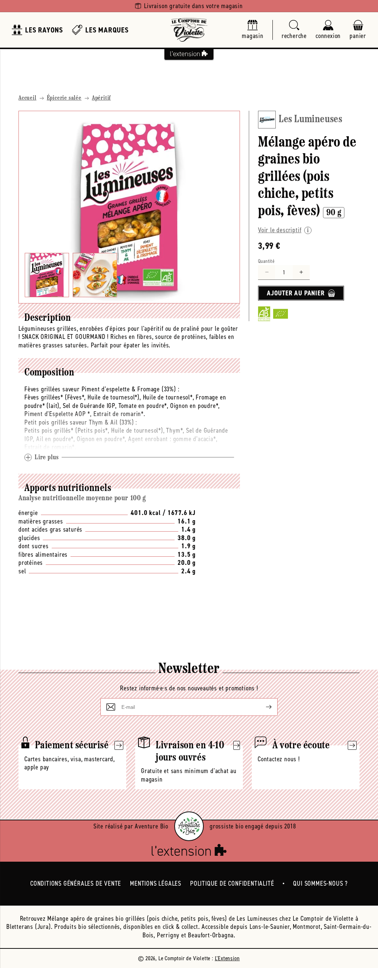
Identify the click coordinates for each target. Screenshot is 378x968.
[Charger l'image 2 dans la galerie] (95, 275)
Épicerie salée (64, 98)
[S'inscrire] (263, 707)
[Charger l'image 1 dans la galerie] (47, 275)
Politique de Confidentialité (232, 883)
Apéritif (101, 98)
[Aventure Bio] (189, 826)
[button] (294, 30)
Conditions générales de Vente (75, 883)
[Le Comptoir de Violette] (189, 30)
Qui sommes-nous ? (320, 883)
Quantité (266, 261)
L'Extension (227, 958)
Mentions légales (155, 883)
